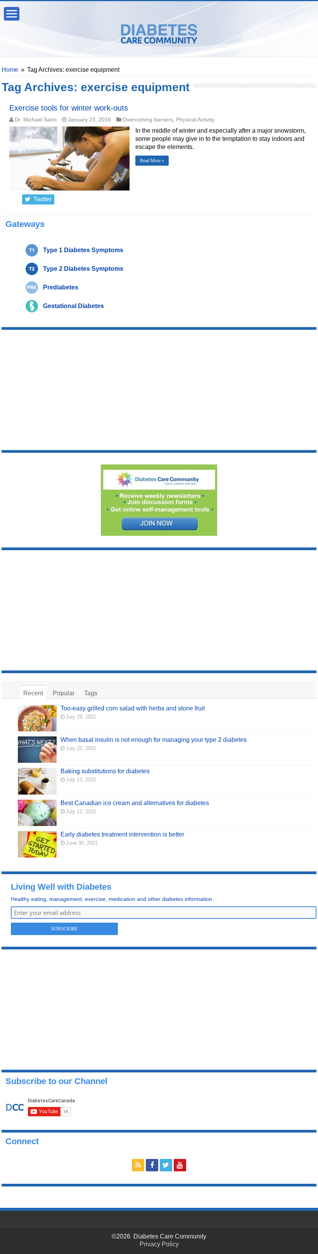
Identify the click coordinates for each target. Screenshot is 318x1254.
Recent (33, 693)
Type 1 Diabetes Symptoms (83, 250)
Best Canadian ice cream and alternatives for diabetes (134, 803)
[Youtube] (180, 1165)
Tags (90, 693)
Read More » (152, 160)
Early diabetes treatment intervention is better (122, 834)
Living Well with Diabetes (61, 887)
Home (10, 69)
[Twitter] (166, 1165)
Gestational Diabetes (73, 306)
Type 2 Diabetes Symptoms (83, 268)
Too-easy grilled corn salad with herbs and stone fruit (132, 708)
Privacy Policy (159, 1244)
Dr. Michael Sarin (36, 120)
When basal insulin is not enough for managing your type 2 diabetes (153, 739)
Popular (63, 693)
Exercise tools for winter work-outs (68, 108)
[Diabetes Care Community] (159, 32)
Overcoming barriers (148, 120)
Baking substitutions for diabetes (105, 771)
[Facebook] (152, 1165)
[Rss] (138, 1165)
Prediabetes (60, 287)
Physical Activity (195, 120)
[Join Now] (159, 499)
